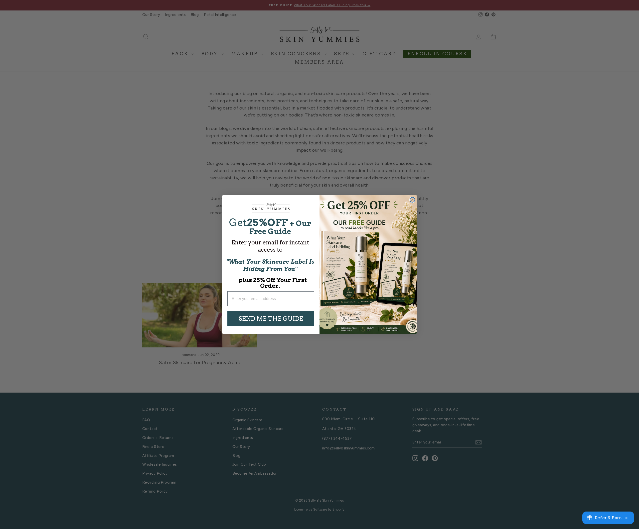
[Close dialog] (412, 199)
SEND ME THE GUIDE (271, 318)
